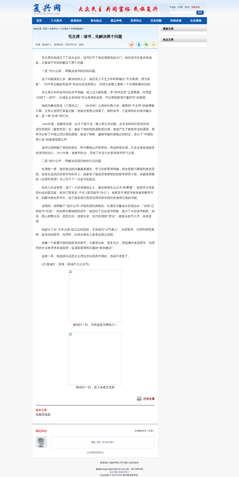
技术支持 (134, 462)
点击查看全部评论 (95, 452)
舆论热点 (96, 20)
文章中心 (54, 28)
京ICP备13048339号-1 (119, 472)
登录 (99, 442)
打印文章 (149, 398)
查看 (150, 431)
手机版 (172, 7)
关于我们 (124, 462)
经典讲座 (176, 20)
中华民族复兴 (77, 28)
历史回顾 (156, 20)
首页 (39, 20)
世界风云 (136, 20)
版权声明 (114, 462)
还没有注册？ (108, 442)
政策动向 (76, 20)
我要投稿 (195, 7)
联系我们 (104, 462)
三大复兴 (56, 20)
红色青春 (196, 20)
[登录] (187, 7)
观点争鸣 (116, 20)
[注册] (180, 7)
